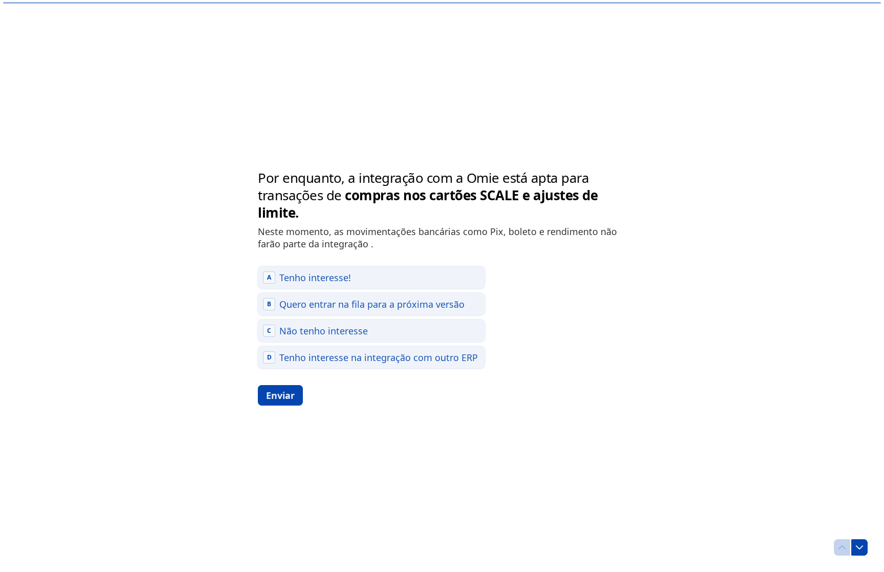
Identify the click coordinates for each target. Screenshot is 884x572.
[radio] (371, 277)
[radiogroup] (371, 317)
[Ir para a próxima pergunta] (859, 547)
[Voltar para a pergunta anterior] (842, 547)
